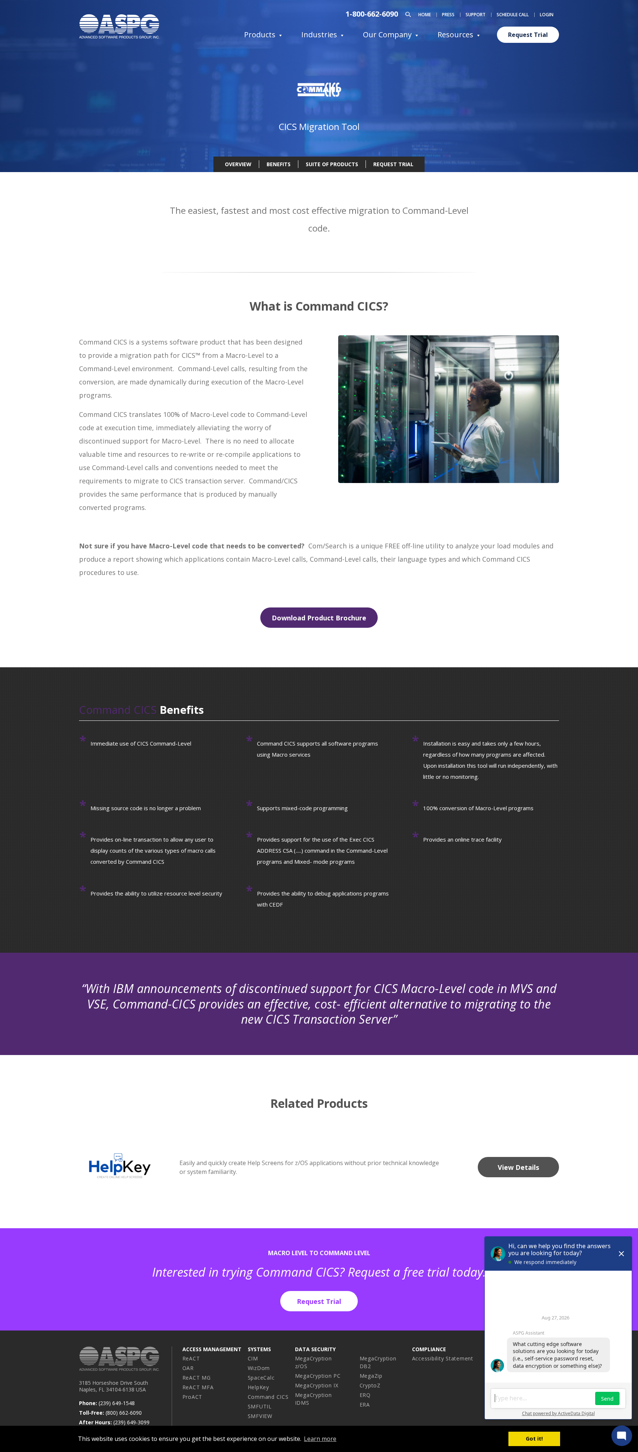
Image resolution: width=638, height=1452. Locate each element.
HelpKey (258, 1387)
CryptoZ (370, 1385)
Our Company (387, 35)
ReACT (191, 1358)
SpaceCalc (261, 1377)
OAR (188, 1367)
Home (424, 14)
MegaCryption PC (318, 1375)
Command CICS (268, 1396)
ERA (365, 1404)
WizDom (259, 1367)
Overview (238, 164)
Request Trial (528, 35)
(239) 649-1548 (117, 1403)
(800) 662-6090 (124, 1412)
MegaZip (371, 1375)
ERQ (365, 1394)
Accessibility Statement (442, 1358)
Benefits (279, 164)
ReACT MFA (198, 1387)
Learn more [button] (320, 1439)
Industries (319, 35)
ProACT (192, 1396)
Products (259, 35)
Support (476, 14)
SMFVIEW (260, 1416)
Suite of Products (332, 164)
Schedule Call (513, 14)
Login (546, 14)
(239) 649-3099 (131, 1422)
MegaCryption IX (317, 1385)
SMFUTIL (260, 1406)
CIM (253, 1358)
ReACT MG (196, 1377)
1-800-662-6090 (372, 14)
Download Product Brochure (319, 617)
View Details (518, 1167)
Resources (455, 35)
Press (448, 14)
